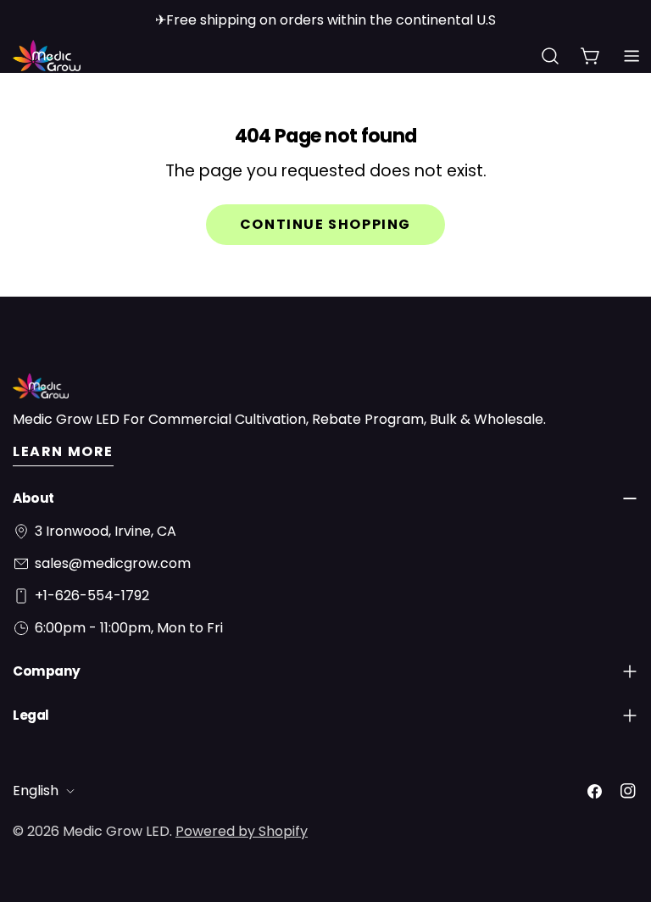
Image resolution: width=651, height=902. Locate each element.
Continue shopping (325, 224)
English (35, 790)
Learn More (63, 451)
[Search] (550, 56)
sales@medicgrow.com (113, 563)
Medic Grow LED (116, 831)
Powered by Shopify (241, 831)
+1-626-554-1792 (92, 595)
